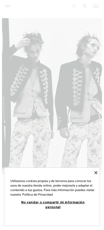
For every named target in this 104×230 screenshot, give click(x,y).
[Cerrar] (96, 173)
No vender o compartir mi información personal (53, 204)
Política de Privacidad (37, 194)
